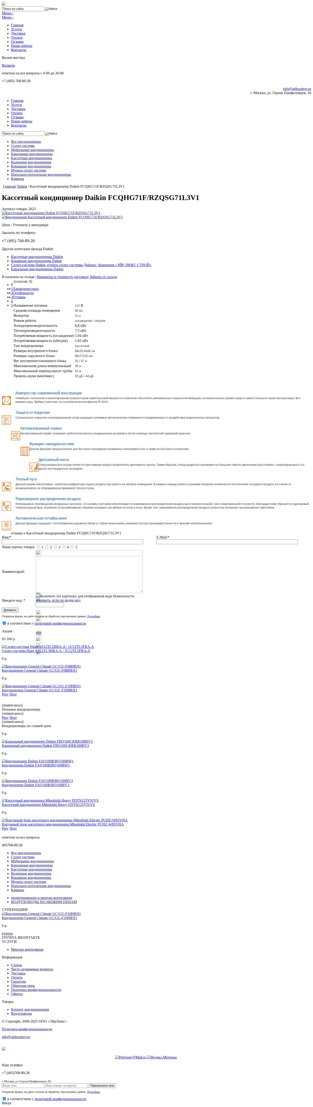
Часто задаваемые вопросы (32, 969)
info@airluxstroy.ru (297, 89)
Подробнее (93, 616)
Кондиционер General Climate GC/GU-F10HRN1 (39, 690)
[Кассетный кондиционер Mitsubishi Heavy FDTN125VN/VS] (50, 800)
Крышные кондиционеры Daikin (36, 261)
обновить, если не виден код (58, 600)
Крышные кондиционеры (31, 166)
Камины (17, 179)
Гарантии (18, 981)
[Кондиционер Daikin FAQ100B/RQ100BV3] (37, 781)
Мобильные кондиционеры (32, 150)
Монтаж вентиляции (27, 949)
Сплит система (22, 146)
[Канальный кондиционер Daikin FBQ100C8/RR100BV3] (47, 741)
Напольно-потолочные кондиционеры (41, 174)
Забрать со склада (103, 277)
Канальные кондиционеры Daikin (37, 269)
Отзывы (17, 41)
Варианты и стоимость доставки (62, 277)
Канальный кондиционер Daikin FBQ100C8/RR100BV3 (45, 745)
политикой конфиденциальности (60, 623)
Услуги (16, 29)
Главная (17, 25)
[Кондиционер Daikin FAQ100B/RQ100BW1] (38, 761)
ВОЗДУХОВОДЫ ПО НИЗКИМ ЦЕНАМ (44, 902)
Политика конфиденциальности (36, 990)
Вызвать (8, 65)
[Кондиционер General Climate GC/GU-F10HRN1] (41, 686)
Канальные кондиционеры (32, 154)
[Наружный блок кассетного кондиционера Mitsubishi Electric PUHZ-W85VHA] (65, 820)
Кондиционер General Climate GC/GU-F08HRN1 (39, 670)
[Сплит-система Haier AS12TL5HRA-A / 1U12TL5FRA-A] (48, 647)
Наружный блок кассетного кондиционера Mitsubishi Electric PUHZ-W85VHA (63, 824)
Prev (5, 694)
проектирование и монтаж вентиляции (41, 898)
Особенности (23, 293)
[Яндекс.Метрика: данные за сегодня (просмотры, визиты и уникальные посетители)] (162, 1057)
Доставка (18, 33)
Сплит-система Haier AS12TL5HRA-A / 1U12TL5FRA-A (46, 651)
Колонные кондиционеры (31, 162)
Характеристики (26, 289)
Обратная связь (23, 986)
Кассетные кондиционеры (31, 158)
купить (7, 933)
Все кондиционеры (26, 141)
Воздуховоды (21, 1013)
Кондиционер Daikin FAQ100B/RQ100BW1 (36, 765)
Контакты (18, 50)
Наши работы (21, 46)
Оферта (17, 994)
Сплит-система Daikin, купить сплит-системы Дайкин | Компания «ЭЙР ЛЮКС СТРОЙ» (81, 265)
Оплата (16, 37)
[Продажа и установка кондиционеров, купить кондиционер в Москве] (3, 4)
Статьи (16, 965)
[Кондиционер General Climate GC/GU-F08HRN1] (41, 666)
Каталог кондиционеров (30, 1009)
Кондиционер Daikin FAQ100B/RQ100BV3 (35, 785)
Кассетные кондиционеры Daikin (37, 257)
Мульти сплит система (28, 170)
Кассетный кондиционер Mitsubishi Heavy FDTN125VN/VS (48, 805)
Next (12, 694)
